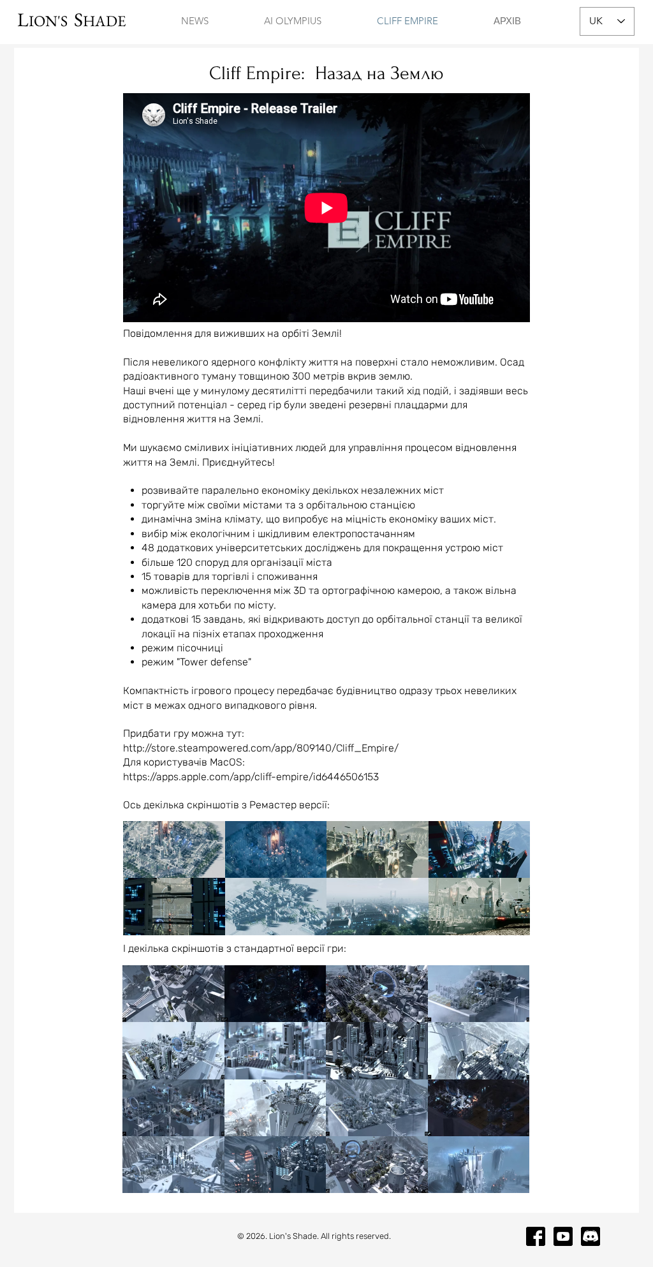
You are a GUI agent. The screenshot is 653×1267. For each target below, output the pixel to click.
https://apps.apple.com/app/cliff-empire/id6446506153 (251, 777)
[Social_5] (590, 1236)
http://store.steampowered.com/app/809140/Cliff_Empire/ (261, 748)
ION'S (51, 21)
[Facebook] (535, 1236)
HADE (104, 21)
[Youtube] (563, 1236)
